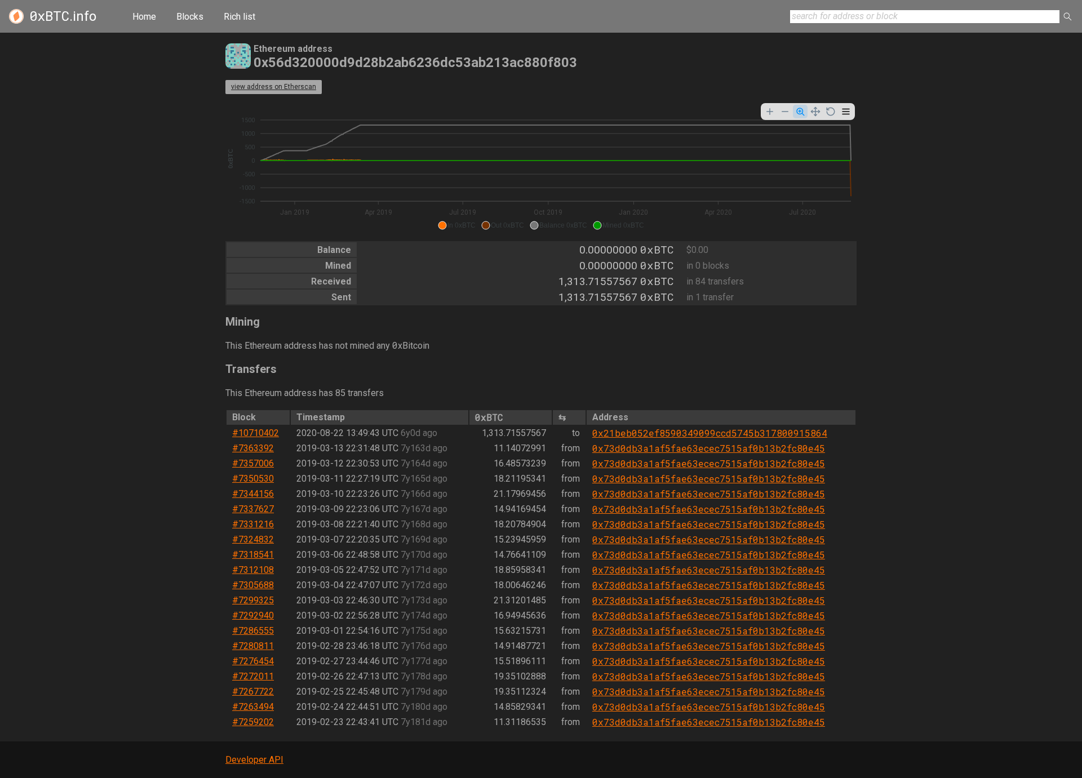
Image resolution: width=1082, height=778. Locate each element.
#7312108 (253, 569)
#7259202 (253, 722)
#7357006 (253, 463)
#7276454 (253, 661)
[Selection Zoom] (800, 111)
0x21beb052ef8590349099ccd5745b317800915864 (709, 433)
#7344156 (253, 493)
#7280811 (253, 646)
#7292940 (253, 615)
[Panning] (815, 111)
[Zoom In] (769, 111)
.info (62, 16)
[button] (457, 225)
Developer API (254, 759)
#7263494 (253, 706)
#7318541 (253, 554)
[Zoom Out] (785, 111)
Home (144, 16)
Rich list (239, 16)
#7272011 (253, 676)
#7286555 (253, 630)
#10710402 (255, 433)
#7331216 (253, 524)
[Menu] (846, 111)
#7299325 (253, 600)
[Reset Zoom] (830, 111)
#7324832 (253, 539)
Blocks (189, 16)
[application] (541, 168)
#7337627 (253, 509)
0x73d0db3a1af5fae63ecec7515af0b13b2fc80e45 (708, 448)
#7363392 (253, 448)
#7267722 (253, 691)
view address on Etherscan (273, 87)
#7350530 (253, 478)
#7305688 (253, 585)
